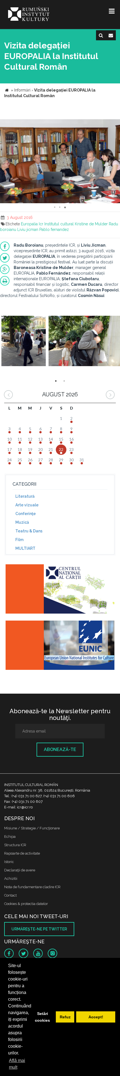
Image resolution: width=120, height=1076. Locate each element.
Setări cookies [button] (42, 1017)
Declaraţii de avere (19, 870)
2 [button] (64, 381)
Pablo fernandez (54, 229)
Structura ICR (15, 845)
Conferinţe (25, 513)
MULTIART (25, 548)
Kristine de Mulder (91, 224)
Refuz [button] (65, 1017)
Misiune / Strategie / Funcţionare (32, 828)
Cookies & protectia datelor (26, 904)
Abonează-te (60, 749)
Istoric (9, 862)
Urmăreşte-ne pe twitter (39, 929)
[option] (23, 342)
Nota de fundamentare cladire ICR (32, 887)
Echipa (10, 836)
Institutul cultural (59, 224)
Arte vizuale (27, 505)
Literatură (25, 496)
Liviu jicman (27, 229)
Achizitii (10, 878)
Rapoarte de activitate (22, 853)
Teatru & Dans (28, 531)
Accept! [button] (95, 1017)
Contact (10, 895)
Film (19, 539)
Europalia (29, 224)
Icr (41, 224)
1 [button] (56, 381)
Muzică (22, 522)
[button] (115, 124)
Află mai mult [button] (17, 1064)
